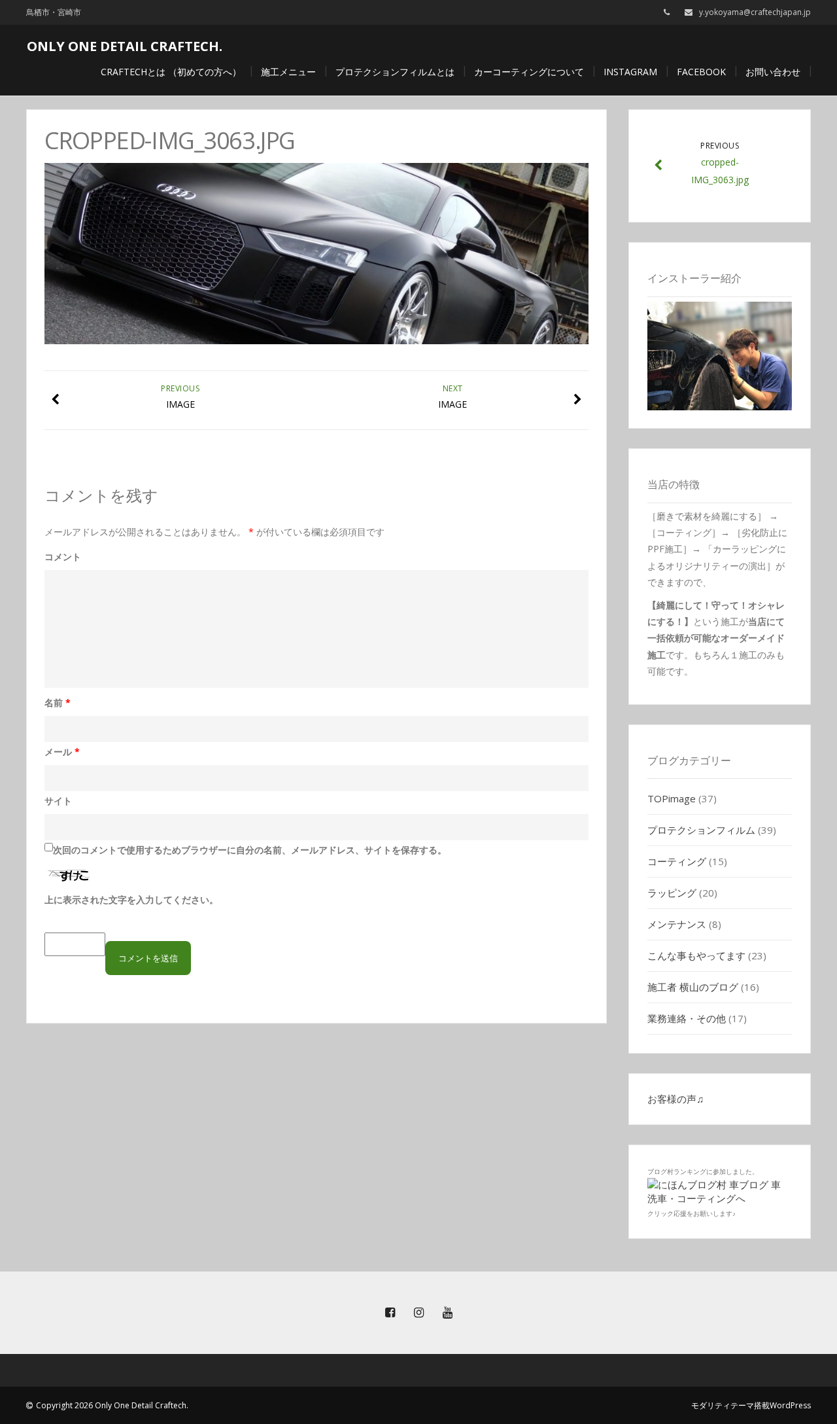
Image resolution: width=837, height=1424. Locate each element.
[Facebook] (390, 1312)
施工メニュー (288, 71)
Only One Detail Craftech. (124, 46)
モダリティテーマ (722, 1405)
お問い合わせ (772, 71)
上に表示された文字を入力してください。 (131, 899)
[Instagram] (418, 1312)
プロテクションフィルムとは (394, 71)
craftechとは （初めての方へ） (171, 71)
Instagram (630, 71)
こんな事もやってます (696, 955)
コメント (62, 556)
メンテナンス (676, 924)
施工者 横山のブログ (692, 986)
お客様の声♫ (675, 1098)
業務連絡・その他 (686, 1018)
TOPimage (671, 798)
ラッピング (671, 892)
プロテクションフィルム (701, 829)
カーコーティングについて (529, 71)
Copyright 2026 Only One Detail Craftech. (112, 1405)
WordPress (790, 1405)
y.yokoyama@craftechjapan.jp (755, 12)
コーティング (676, 861)
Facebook (701, 71)
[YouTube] (447, 1312)
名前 (57, 702)
